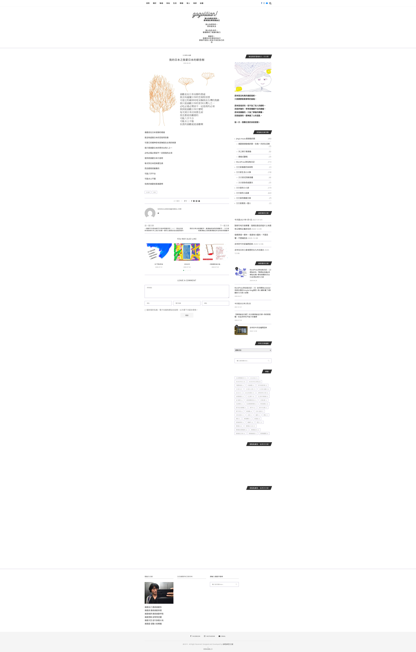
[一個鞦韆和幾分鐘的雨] (215, 252)
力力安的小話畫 (187, 55)
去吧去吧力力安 (263, 393)
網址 (266, 415)
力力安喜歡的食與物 (253, 167)
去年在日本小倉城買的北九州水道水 (249, 250)
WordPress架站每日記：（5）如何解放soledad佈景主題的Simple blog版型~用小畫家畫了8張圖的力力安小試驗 (253, 290)
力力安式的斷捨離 (254, 177)
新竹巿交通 (263, 407)
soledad (254, 378)
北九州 (238, 393)
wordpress (240, 381)
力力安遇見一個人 (253, 203)
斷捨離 (249, 411)
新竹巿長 (239, 411)
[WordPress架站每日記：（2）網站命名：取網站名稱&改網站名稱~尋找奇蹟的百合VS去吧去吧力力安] (241, 272)
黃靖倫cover (250, 426)
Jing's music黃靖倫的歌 (253, 138)
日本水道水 (240, 415)
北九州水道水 (249, 393)
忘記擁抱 (239, 404)
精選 (181, 3)
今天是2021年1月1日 (243, 219)
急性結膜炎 (264, 404)
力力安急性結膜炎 (254, 182)
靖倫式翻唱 (254, 156)
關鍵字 (250, 422)
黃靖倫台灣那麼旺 (241, 430)
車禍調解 (247, 418)
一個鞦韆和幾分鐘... (215, 264)
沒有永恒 (187, 264)
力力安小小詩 (250, 389)
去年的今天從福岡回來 (244, 244)
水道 (250, 415)
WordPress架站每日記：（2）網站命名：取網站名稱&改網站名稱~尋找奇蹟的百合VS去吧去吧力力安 (260, 273)
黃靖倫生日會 (240, 433)
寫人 (188, 3)
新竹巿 (252, 407)
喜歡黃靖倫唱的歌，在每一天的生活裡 (254, 144)
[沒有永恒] (187, 252)
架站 (168, 3)
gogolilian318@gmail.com (169, 209)
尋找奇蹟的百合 (251, 400)
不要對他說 (240, 385)
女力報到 (239, 400)
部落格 (257, 418)
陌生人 (259, 422)
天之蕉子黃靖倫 (254, 151)
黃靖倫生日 (255, 430)
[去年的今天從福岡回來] (241, 330)
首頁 (148, 3)
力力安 (148, 192)
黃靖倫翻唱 (264, 433)
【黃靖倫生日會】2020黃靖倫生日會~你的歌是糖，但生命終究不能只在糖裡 (253, 315)
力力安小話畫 (264, 389)
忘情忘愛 (263, 400)
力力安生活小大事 (253, 172)
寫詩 (195, 3)
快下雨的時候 (159, 264)
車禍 (238, 418)
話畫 (201, 3)
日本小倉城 (259, 411)
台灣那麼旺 (240, 396)
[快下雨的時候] (159, 252)
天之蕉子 (251, 396)
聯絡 (161, 3)
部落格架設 (240, 422)
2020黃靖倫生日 (241, 378)
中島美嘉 (251, 385)
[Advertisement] (253, 464)
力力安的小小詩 (253, 188)
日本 (154, 192)
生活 (175, 3)
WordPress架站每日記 (253, 162)
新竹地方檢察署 (241, 407)
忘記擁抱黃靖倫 (251, 404)
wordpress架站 (255, 381)
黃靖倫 (239, 426)
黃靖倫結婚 (253, 433)
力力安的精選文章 (253, 198)
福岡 (258, 415)
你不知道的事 (262, 385)
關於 (154, 3)
